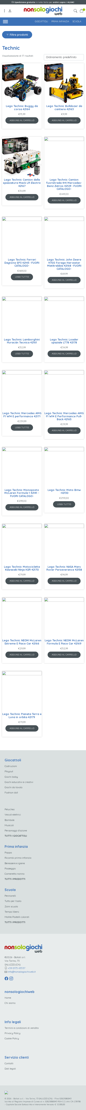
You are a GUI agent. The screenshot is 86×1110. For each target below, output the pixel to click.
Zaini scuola (11, 906)
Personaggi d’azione (16, 830)
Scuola (76, 21)
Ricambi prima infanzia (18, 857)
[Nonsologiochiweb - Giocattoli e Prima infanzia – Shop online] (43, 10)
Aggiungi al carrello (22, 120)
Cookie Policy (12, 1038)
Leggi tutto (22, 276)
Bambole (9, 820)
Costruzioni (11, 766)
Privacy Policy (12, 1033)
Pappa (8, 852)
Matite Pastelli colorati (17, 916)
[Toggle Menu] (5, 21)
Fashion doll (11, 792)
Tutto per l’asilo (13, 901)
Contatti (9, 1063)
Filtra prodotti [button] (18, 34)
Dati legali (10, 1068)
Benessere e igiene (15, 863)
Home (8, 997)
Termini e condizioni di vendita (22, 1027)
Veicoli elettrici (13, 814)
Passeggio (10, 868)
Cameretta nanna (14, 873)
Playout (9, 771)
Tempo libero (12, 911)
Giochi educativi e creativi (19, 782)
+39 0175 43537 (16, 968)
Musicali (9, 825)
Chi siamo (10, 1002)
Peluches (9, 809)
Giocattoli (41, 21)
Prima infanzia (60, 21)
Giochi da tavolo (13, 787)
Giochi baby (11, 776)
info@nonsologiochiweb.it (22, 971)
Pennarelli (10, 895)
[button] (76, 11)
